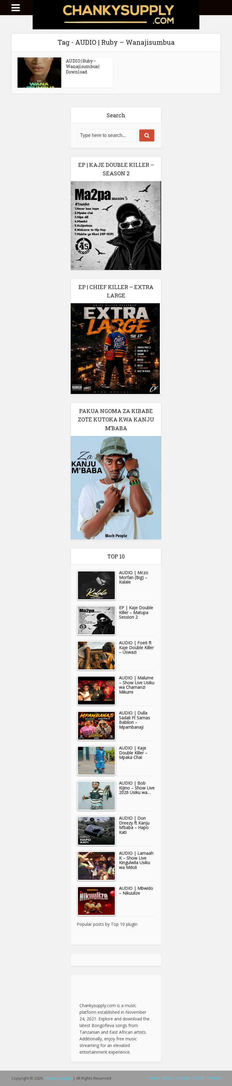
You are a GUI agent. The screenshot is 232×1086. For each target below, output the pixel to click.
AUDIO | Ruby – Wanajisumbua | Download (82, 66)
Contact (183, 1078)
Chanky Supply (58, 1078)
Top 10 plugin (124, 924)
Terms (198, 1078)
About (167, 1078)
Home (153, 1078)
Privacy (214, 1078)
